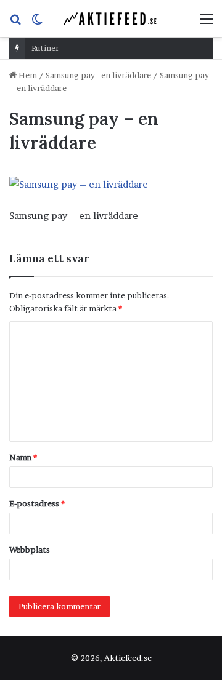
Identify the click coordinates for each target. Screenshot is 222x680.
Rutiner (45, 48)
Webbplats (29, 549)
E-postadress (37, 503)
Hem (27, 75)
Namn (23, 457)
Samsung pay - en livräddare (98, 75)
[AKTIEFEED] (111, 18)
